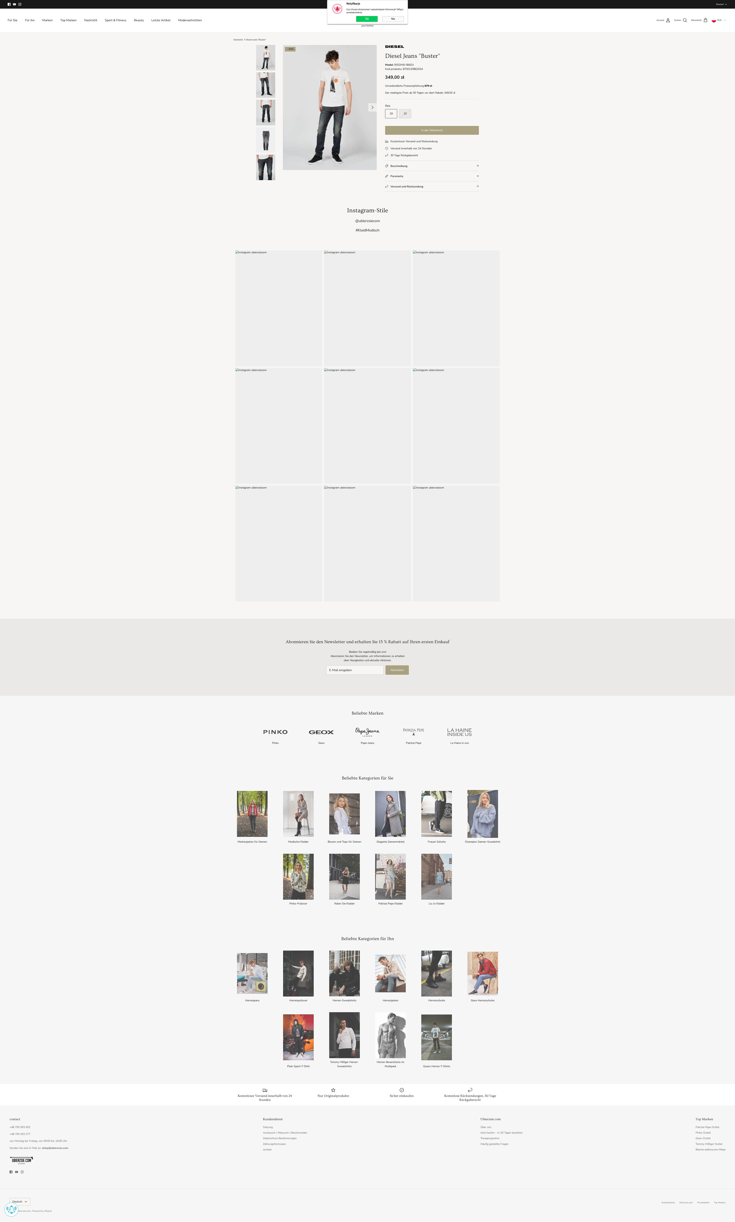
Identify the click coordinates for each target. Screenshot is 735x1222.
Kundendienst (668, 1202)
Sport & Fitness (115, 20)
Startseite (238, 39)
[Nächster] (372, 107)
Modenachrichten (190, 20)
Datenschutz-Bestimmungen (280, 1138)
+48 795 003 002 (20, 1127)
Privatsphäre (703, 1202)
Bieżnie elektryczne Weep (710, 1149)
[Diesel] (394, 47)
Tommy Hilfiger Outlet (709, 1144)
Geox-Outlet (703, 1138)
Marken (47, 20)
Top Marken (68, 20)
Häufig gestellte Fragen (494, 1144)
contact (267, 1149)
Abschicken (397, 670)
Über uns (485, 1127)
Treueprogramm (489, 1138)
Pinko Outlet (703, 1133)
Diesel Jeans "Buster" (256, 39)
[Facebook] (9, 4)
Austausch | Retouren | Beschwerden (285, 1133)
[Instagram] (19, 4)
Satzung (268, 1127)
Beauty (139, 20)
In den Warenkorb (432, 130)
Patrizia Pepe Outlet (707, 1127)
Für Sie (12, 20)
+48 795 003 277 (20, 1134)
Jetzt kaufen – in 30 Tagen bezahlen (501, 1133)
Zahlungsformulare (274, 1144)
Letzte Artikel (161, 20)
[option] (330, 107)
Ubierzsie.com (686, 1202)
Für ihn (30, 20)
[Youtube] (14, 4)
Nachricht (90, 20)
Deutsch (720, 4)
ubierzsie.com (24, 1211)
